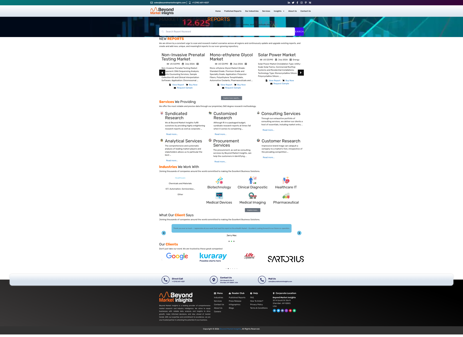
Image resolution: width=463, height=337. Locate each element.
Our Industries (252, 11)
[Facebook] (282, 310)
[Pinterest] (290, 310)
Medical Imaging (252, 202)
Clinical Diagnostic (253, 187)
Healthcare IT (286, 187)
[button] (301, 73)
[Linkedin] (274, 310)
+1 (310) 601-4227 (200, 2)
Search (299, 31)
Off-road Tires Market (279, 54)
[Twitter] (278, 310)
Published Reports (233, 11)
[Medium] (294, 310)
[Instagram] (286, 310)
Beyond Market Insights (230, 329)
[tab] (180, 178)
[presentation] (229, 241)
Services (266, 11)
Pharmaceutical (286, 202)
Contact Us (305, 11)
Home (218, 11)
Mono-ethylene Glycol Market (183, 57)
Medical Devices (219, 202)
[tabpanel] (231, 230)
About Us (292, 11)
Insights (278, 11)
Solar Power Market (229, 54)
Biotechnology (219, 187)
